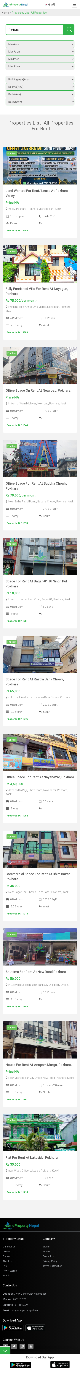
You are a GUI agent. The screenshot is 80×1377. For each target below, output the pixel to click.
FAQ (5, 1266)
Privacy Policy (50, 1261)
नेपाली (51, 4)
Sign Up (47, 1251)
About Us (7, 1261)
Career (6, 1256)
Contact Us (49, 1256)
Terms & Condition (52, 1266)
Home (5, 12)
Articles (7, 1251)
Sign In (46, 1246)
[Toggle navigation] (74, 4)
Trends (6, 1275)
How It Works (10, 1270)
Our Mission (9, 1246)
